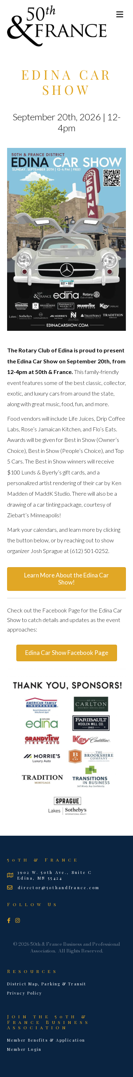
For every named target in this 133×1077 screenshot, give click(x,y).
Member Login (24, 1049)
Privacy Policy (24, 993)
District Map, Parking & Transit (46, 983)
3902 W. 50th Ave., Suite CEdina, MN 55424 (54, 875)
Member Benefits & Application (46, 1040)
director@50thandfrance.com (59, 887)
